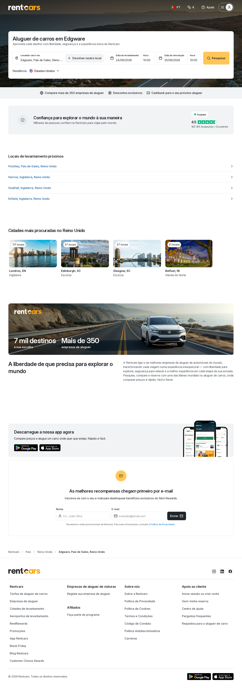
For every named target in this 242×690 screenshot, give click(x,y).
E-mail (115, 509)
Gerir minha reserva (195, 601)
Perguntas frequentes (196, 616)
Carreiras (131, 638)
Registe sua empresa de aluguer (88, 594)
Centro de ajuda (192, 608)
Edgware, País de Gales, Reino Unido (82, 551)
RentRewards (18, 623)
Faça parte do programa (83, 614)
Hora (145, 55)
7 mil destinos (35, 340)
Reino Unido (44, 551)
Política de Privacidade (162, 524)
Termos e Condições (139, 616)
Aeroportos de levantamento (29, 616)
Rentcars (13, 551)
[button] (202, 114)
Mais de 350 (80, 340)
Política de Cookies (137, 608)
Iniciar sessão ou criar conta (200, 594)
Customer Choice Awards (27, 661)
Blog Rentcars (19, 653)
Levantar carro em (30, 55)
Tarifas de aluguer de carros (28, 594)
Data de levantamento (127, 55)
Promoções (17, 631)
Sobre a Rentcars (136, 594)
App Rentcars (19, 638)
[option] (121, 166)
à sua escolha (23, 347)
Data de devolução (174, 55)
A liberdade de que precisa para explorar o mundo (60, 368)
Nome (59, 509)
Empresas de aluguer (24, 601)
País (28, 551)
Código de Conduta (138, 623)
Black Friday (18, 646)
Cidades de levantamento (27, 608)
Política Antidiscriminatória (142, 631)
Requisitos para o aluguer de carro (205, 623)
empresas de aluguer (76, 347)
